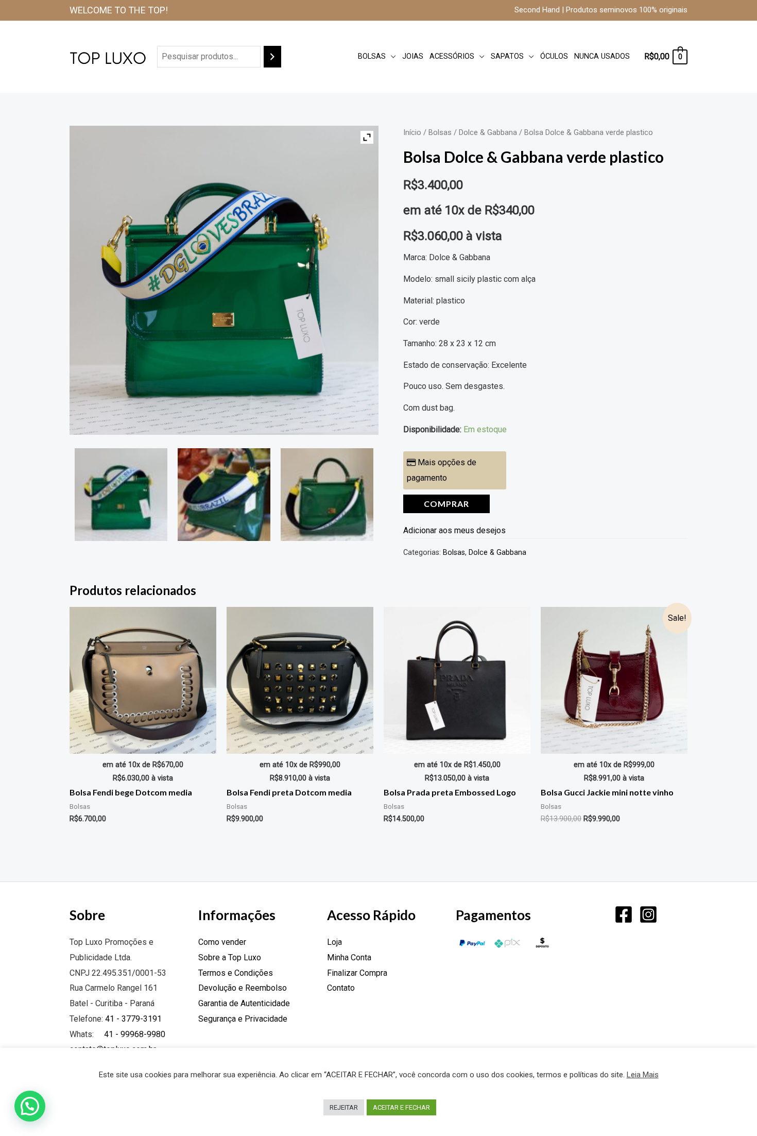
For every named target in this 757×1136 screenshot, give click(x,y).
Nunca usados (602, 56)
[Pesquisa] (272, 57)
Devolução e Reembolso (242, 988)
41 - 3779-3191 (133, 1019)
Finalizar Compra (357, 973)
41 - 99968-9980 (133, 1034)
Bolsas (372, 56)
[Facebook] (623, 914)
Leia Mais (643, 1074)
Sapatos (507, 56)
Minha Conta (349, 957)
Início (412, 132)
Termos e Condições (235, 973)
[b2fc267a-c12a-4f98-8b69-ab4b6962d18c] (224, 494)
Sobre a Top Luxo (229, 957)
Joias (412, 56)
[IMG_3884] (327, 494)
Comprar (446, 503)
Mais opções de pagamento (441, 470)
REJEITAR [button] (344, 1107)
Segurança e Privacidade (242, 1019)
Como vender (222, 942)
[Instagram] (648, 914)
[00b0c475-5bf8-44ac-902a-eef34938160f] (121, 494)
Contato (341, 988)
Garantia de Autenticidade (244, 1003)
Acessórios (451, 56)
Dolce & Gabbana (488, 132)
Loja (334, 942)
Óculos (554, 56)
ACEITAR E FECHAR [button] (401, 1107)
